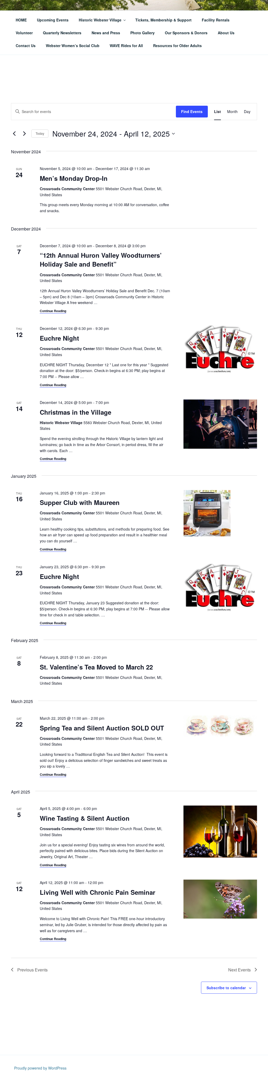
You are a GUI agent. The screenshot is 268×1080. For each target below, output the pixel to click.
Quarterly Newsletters (62, 32)
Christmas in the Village (75, 412)
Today (40, 133)
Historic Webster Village (100, 19)
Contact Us (26, 45)
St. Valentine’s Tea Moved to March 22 (96, 666)
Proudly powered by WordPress (40, 1068)
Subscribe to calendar (226, 987)
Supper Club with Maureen (80, 502)
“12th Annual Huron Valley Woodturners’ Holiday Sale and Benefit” (101, 259)
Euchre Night (59, 338)
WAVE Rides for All (126, 45)
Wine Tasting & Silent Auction (85, 818)
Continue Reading (53, 310)
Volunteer (24, 32)
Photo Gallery (142, 32)
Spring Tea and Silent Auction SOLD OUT (102, 727)
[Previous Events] (14, 134)
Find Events (192, 111)
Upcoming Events (53, 19)
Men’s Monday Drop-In (74, 178)
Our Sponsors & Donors (186, 32)
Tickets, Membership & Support (163, 19)
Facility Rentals (216, 19)
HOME (21, 19)
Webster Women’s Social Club (72, 45)
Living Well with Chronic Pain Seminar (97, 892)
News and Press (106, 32)
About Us (226, 32)
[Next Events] (24, 134)
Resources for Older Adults (177, 45)
